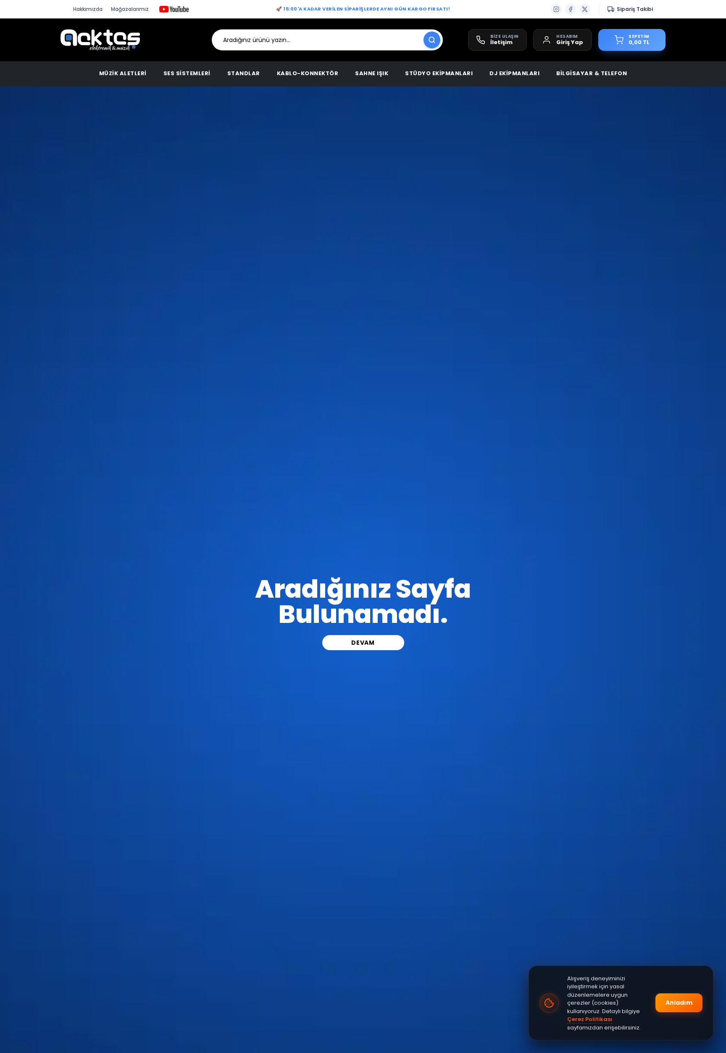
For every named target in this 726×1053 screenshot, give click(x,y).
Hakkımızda (88, 9)
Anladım (679, 1002)
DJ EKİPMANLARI (514, 73)
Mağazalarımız (130, 9)
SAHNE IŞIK (371, 73)
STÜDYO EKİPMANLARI (439, 73)
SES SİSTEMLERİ (186, 73)
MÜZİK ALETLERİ (123, 73)
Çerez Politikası (589, 1019)
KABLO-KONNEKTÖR (308, 73)
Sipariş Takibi (635, 9)
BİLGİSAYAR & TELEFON (591, 73)
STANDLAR (243, 73)
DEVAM (363, 642)
